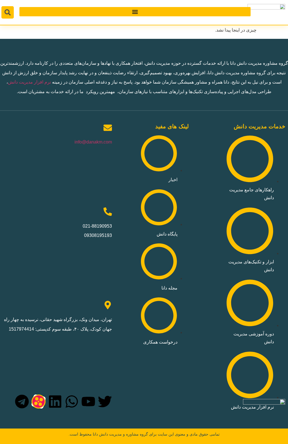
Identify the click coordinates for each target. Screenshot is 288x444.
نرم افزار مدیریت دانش (29, 82)
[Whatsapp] (72, 401)
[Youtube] (88, 401)
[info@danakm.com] (108, 128)
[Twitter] (105, 401)
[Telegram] (22, 401)
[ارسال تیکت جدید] (264, 419)
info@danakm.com (93, 142)
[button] (135, 11)
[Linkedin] (55, 401)
